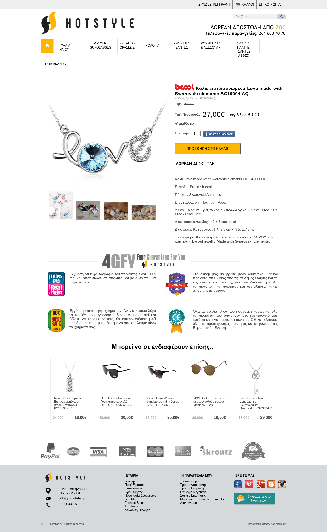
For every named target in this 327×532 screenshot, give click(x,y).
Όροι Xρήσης (134, 492)
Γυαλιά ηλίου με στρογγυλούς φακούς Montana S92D (209, 402)
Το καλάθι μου (190, 481)
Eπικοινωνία (133, 488)
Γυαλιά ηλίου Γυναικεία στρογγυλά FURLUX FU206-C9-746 (117, 402)
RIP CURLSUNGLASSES (100, 45)
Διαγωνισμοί (188, 502)
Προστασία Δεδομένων (140, 495)
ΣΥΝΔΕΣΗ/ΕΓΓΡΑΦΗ (214, 4)
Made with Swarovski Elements (202, 499)
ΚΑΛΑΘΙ (248, 4)
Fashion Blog (134, 502)
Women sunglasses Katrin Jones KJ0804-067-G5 (163, 402)
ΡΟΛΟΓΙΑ (152, 45)
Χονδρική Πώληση (137, 510)
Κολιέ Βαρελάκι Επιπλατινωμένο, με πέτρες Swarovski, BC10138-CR (68, 403)
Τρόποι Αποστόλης (193, 485)
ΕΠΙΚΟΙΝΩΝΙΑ (270, 4)
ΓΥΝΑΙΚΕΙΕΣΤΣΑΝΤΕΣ (181, 45)
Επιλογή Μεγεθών (193, 492)
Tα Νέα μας (133, 506)
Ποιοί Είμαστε (134, 485)
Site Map (131, 499)
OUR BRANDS (55, 64)
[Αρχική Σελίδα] (101, 36)
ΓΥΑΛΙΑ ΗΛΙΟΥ (64, 47)
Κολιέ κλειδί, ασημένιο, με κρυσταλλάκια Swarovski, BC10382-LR (256, 403)
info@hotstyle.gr (72, 498)
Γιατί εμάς (131, 481)
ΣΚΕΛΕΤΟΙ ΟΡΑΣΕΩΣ (127, 45)
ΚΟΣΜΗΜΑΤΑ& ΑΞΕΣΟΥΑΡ (210, 45)
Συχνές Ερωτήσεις (193, 495)
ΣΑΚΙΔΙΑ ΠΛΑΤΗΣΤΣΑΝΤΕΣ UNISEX (243, 47)
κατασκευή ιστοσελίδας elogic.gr (267, 523)
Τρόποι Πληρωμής (192, 488)
